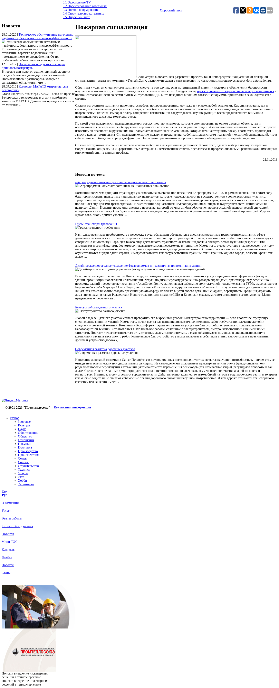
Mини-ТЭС (10, 541)
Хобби (22, 480)
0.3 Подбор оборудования (80, 9)
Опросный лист (171, 10)
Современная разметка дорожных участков (105, 349)
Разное (14, 418)
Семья (22, 458)
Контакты (8, 549)
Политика (25, 447)
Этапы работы (12, 518)
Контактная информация (72, 407)
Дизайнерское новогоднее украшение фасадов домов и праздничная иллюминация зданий (138, 265)
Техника (24, 469)
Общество (25, 436)
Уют (21, 477)
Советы (23, 462)
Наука (22, 429)
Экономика (26, 484)
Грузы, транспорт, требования (96, 224)
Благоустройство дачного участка (98, 307)
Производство (28, 451)
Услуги (23, 473)
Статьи (6, 572)
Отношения (26, 440)
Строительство (28, 466)
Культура (24, 425)
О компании (10, 503)
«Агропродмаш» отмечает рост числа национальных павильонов (120, 182)
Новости (8, 565)
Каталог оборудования (17, 526)
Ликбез (7, 557)
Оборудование (28, 432)
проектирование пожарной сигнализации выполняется (235, 91)
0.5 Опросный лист (76, 17)
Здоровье (24, 421)
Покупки (24, 443)
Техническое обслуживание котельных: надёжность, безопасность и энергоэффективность (38, 36)
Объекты (8, 534)
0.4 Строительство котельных (83, 13)
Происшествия (28, 454)
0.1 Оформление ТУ (77, 2)
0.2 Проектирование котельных (85, 6)
